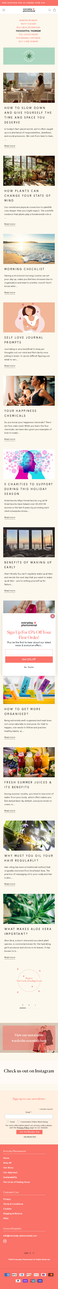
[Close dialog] (53, 616)
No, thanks (29, 667)
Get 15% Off (29, 659)
